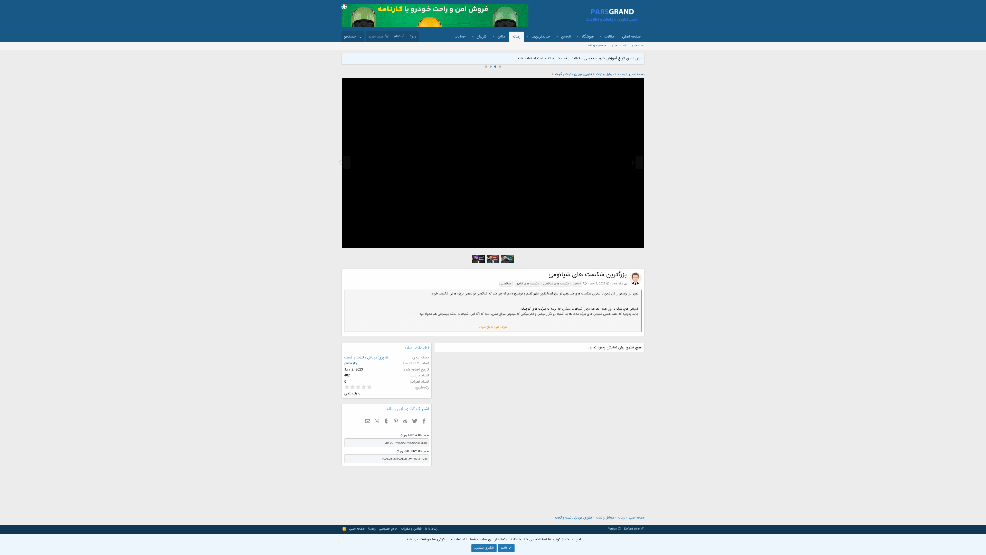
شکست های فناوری (527, 284)
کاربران (482, 36)
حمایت (460, 36)
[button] (601, 37)
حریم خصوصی (388, 528)
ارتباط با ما (431, 528)
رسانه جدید (637, 45)
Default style (632, 528)
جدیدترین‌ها (541, 36)
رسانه (516, 36)
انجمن (566, 36)
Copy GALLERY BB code (413, 451)
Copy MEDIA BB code (415, 435)
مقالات (609, 36)
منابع (501, 36)
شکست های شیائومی (556, 284)
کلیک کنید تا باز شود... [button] (492, 327)
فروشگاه (588, 36)
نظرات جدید (618, 45)
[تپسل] (344, 6)
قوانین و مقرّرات (411, 528)
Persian (613, 528)
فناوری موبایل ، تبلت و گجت (366, 357)
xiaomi (577, 284)
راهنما (372, 528)
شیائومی (506, 284)
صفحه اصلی (631, 36)
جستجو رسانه (597, 45)
